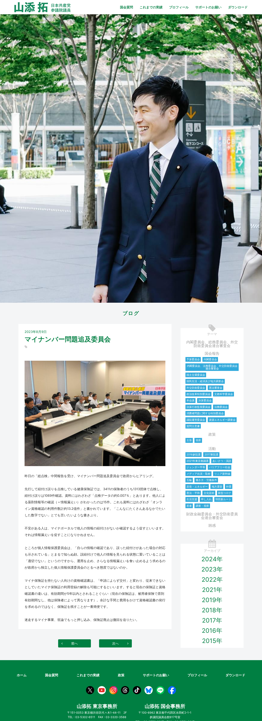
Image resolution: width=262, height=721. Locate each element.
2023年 (212, 569)
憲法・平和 (193, 492)
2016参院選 (193, 454)
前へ (74, 643)
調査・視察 (202, 505)
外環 (228, 486)
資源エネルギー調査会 (222, 419)
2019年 (212, 600)
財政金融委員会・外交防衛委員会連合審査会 (212, 516)
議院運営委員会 (195, 419)
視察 (198, 440)
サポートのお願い (208, 7)
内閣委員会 (210, 359)
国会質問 (126, 7)
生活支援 (191, 499)
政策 (212, 434)
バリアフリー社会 (219, 467)
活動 (212, 448)
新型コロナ (224, 492)
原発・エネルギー (197, 486)
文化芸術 (209, 492)
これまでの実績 (151, 7)
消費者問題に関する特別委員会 (205, 413)
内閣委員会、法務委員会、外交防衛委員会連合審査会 (212, 367)
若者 (189, 505)
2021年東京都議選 (197, 460)
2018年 (212, 610)
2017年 (212, 620)
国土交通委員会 (195, 374)
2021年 (212, 589)
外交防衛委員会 (195, 387)
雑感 (212, 525)
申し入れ (206, 499)
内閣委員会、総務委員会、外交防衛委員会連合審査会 (212, 344)
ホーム (22, 675)
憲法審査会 (215, 387)
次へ (115, 643)
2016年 (212, 630)
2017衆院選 (211, 454)
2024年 (212, 559)
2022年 (212, 579)
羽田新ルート (223, 499)
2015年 (212, 640)
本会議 (190, 400)
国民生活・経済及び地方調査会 (205, 381)
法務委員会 (221, 406)
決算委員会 (205, 400)
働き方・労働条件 (206, 480)
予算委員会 (193, 359)
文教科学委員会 (223, 394)
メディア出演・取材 (198, 473)
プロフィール (179, 7)
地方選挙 (217, 486)
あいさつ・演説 (221, 460)
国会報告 (212, 353)
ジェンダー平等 (195, 467)
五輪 (189, 480)
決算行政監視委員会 (198, 406)
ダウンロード (238, 7)
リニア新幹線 (222, 473)
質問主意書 (193, 426)
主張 (189, 440)
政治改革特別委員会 (198, 394)
